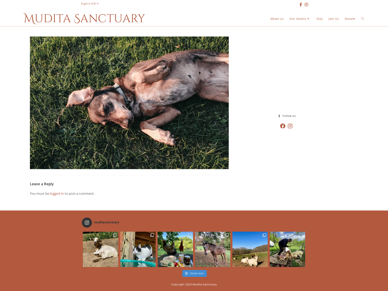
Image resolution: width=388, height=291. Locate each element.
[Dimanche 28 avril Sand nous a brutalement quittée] (212, 249)
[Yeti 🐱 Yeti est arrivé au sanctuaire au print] (138, 249)
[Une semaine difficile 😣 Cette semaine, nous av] (250, 249)
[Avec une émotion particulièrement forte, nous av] (100, 249)
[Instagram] (290, 126)
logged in (57, 193)
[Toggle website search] (362, 18)
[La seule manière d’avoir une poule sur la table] (175, 249)
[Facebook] (282, 126)
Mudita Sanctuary (84, 18)
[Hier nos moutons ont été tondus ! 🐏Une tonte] (287, 249)
